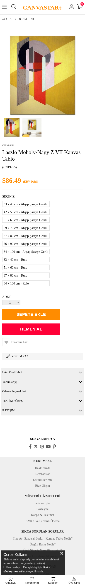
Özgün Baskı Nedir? (43, 544)
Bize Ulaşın (42, 485)
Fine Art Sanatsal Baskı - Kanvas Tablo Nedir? (43, 538)
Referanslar (42, 474)
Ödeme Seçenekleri (14, 391)
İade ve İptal (42, 503)
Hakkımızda (42, 468)
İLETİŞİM (8, 410)
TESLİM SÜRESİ (13, 401)
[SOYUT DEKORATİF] (15, 19)
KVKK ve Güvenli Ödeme (43, 521)
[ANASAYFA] (6, 19)
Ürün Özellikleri (12, 372)
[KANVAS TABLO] (11, 19)
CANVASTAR (42, 7)
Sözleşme (42, 509)
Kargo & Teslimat (42, 515)
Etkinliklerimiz (42, 480)
